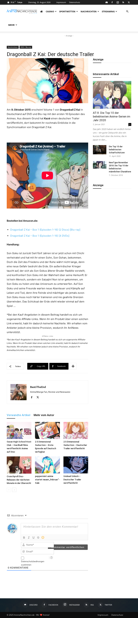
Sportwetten (67, 11)
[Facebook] (112, 2)
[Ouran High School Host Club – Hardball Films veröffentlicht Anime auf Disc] (19, 430)
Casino (50, 11)
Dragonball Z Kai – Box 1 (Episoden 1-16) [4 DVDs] (40, 235)
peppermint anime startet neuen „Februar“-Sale (47, 479)
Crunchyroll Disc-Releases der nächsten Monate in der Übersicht (19, 479)
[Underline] (33, 538)
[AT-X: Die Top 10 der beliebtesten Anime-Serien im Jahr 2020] (112, 95)
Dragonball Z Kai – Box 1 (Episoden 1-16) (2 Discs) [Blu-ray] (45, 229)
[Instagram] (117, 2)
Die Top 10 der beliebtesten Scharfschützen (117, 149)
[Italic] (28, 538)
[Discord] (106, 2)
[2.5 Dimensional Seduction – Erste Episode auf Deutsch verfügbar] (47, 430)
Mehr (11, 24)
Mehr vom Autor (44, 415)
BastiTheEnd (38, 387)
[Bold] (24, 538)
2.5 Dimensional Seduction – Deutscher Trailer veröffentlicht (75, 445)
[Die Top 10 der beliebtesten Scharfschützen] (99, 149)
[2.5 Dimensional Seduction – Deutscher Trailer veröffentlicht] (75, 430)
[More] (73, 366)
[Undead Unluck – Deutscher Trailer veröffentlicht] (75, 464)
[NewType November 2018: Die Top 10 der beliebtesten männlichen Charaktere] (99, 165)
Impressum (61, 2)
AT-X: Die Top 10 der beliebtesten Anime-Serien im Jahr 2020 (111, 116)
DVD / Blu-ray (26, 47)
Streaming (108, 11)
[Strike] (38, 538)
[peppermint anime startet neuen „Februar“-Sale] (47, 464)
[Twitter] (128, 2)
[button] (127, 11)
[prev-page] (9, 490)
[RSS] (123, 2)
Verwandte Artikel (18, 415)
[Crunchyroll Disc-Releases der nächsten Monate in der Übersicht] (19, 464)
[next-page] (14, 490)
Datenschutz (74, 2)
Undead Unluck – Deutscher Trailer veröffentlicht (72, 479)
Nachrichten (89, 11)
